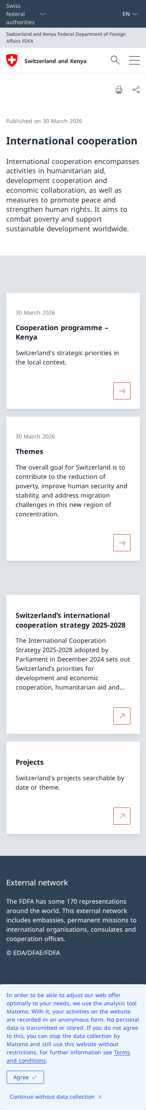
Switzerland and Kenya (55, 61)
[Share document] (135, 89)
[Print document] (118, 89)
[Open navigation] (134, 60)
